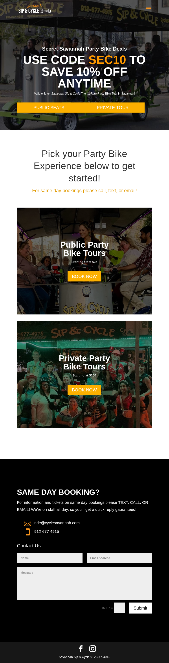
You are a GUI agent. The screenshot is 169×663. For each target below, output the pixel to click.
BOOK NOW (84, 276)
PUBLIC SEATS (48, 107)
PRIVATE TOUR (113, 107)
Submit (140, 608)
